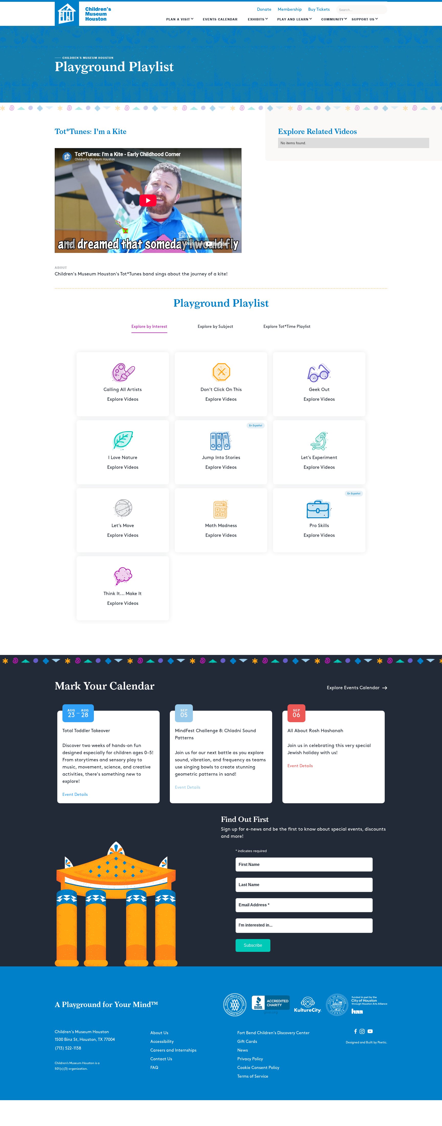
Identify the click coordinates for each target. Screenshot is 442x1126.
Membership (290, 10)
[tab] (149, 327)
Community (332, 19)
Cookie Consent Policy (258, 1068)
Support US (363, 19)
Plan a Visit (178, 19)
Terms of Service (252, 1076)
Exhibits (256, 19)
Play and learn (292, 19)
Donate (264, 10)
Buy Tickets (319, 10)
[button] (180, 21)
